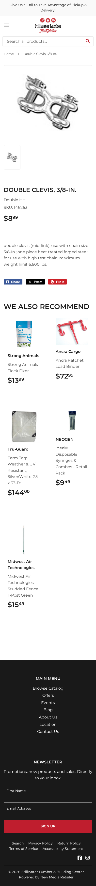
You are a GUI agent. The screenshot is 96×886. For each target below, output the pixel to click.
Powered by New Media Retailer (46, 877)
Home (9, 54)
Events (48, 702)
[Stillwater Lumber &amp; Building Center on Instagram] (87, 858)
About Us (48, 717)
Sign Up (48, 826)
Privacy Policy (40, 843)
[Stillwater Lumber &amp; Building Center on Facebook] (80, 858)
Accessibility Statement (63, 849)
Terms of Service (23, 849)
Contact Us (48, 731)
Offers (48, 695)
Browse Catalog (48, 688)
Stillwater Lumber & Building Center (52, 872)
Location (48, 724)
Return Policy (69, 843)
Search (18, 843)
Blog (48, 709)
